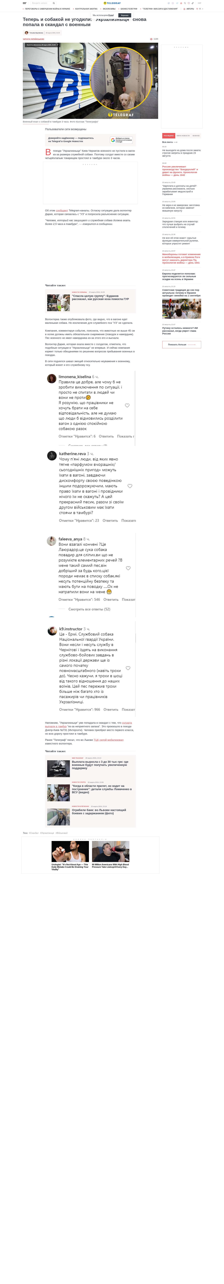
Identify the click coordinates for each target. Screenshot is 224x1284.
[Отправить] (53, 3)
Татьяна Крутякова (36, 33)
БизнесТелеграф (129, 9)
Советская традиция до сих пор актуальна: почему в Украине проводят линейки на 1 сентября (181, 293)
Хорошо (124, 15)
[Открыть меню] (24, 3)
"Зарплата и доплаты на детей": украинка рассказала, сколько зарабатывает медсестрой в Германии (179, 190)
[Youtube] (181, 3)
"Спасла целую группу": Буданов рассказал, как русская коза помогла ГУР (100, 297)
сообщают (62, 210)
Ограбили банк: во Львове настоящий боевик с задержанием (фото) (99, 812)
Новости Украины (79, 292)
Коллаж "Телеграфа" (87, 121)
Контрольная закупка (86, 9)
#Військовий (62, 833)
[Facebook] (169, 3)
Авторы (190, 9)
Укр (199, 3)
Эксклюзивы (109, 9)
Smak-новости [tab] (183, 136)
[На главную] (112, 3)
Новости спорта (79, 782)
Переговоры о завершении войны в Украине (47, 9)
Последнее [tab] (169, 136)
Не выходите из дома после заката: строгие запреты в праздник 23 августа (181, 153)
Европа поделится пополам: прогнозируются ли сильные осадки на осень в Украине (179, 276)
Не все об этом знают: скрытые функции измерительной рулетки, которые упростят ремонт (180, 241)
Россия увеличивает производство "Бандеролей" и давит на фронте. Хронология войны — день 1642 (180, 170)
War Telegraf (77, 758)
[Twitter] (185, 3)
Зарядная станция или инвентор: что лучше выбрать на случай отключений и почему (180, 224)
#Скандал (33, 833)
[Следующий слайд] (202, 9)
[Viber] (173, 3)
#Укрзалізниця (47, 833)
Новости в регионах (80, 806)
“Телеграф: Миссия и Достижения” (160, 9)
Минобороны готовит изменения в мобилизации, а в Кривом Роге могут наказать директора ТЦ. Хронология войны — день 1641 (181, 258)
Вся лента (167, 142)
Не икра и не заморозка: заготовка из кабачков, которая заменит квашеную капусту (181, 208)
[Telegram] (177, 3)
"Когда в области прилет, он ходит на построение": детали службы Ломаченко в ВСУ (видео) (102, 789)
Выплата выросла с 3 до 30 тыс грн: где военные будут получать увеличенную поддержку (100, 765)
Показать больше (177, 344)
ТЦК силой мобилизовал (109, 739)
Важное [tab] (196, 136)
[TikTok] (193, 3)
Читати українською (33, 39)
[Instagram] (189, 3)
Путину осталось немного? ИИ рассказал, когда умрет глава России (180, 331)
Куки (110, 15)
